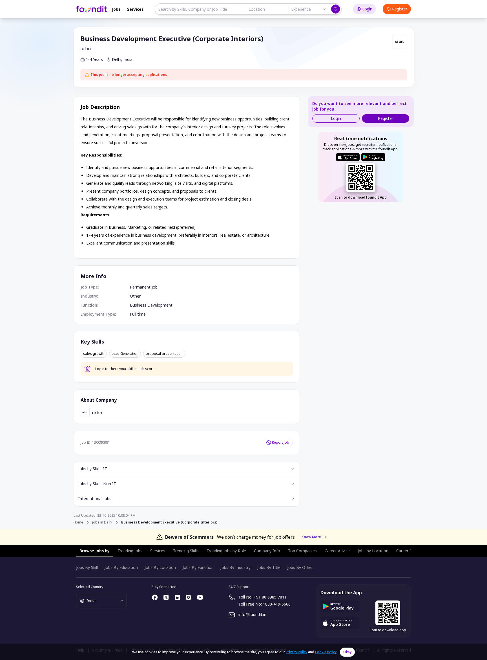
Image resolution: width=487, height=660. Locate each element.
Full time (138, 314)
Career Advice (337, 550)
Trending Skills (186, 550)
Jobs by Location (373, 550)
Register (399, 9)
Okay (347, 652)
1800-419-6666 (277, 604)
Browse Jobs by (94, 550)
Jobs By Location (160, 567)
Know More (311, 537)
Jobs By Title (268, 567)
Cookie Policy (326, 652)
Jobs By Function (198, 567)
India (127, 59)
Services (135, 9)
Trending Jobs (130, 550)
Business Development (151, 305)
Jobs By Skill (87, 567)
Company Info (267, 550)
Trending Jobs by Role (226, 550)
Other (135, 296)
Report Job (280, 442)
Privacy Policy (296, 652)
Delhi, (117, 59)
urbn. (86, 48)
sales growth (93, 353)
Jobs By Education (121, 567)
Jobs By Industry (235, 567)
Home (78, 522)
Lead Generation (125, 353)
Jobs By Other (300, 567)
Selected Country (89, 586)
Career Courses (410, 550)
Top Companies (302, 550)
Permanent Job (144, 287)
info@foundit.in (252, 614)
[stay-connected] (155, 597)
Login (367, 9)
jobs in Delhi (102, 522)
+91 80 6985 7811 (270, 597)
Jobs (116, 9)
